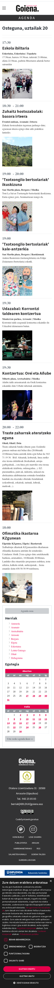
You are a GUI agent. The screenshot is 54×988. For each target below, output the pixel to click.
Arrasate (15, 634)
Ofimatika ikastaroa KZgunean (20, 536)
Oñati (13, 654)
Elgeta (14, 642)
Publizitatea (21, 842)
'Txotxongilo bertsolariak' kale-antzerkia (25, 247)
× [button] (51, 881)
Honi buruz (18, 837)
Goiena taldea (38, 854)
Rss (38, 848)
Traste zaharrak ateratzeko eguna (26, 435)
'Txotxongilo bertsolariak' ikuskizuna (25, 182)
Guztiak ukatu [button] (27, 976)
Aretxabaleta (17, 631)
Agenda (27, 18)
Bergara (15, 638)
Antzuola (15, 623)
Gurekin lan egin (27, 860)
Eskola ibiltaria (15, 48)
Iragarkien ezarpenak (26, 928)
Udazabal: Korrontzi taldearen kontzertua (21, 311)
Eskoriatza (16, 646)
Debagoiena (16, 657)
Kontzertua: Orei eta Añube (26, 373)
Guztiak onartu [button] (27, 969)
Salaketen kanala (18, 854)
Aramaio (15, 627)
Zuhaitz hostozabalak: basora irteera (22, 114)
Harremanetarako (23, 848)
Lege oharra (35, 837)
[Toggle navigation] (4, 8)
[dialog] (27, 933)
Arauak (35, 842)
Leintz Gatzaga (18, 650)
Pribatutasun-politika (29, 934)
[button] (27, 983)
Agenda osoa (27, 610)
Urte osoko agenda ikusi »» (20, 738)
